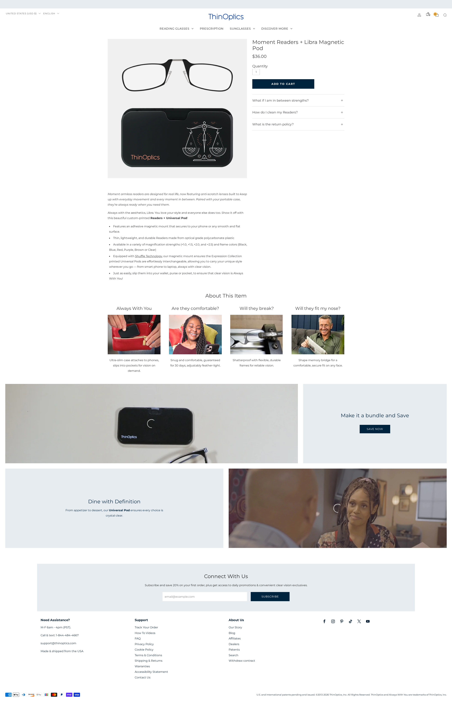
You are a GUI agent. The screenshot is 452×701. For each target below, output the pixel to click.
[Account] (419, 15)
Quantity (260, 66)
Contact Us (142, 677)
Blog (232, 633)
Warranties (142, 666)
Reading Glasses (174, 28)
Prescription (212, 28)
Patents (234, 649)
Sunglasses (240, 28)
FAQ (138, 638)
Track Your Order (146, 627)
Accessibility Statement (151, 671)
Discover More (274, 28)
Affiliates (235, 638)
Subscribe (270, 596)
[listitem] (226, 4)
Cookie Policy (144, 649)
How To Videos (145, 633)
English (49, 13)
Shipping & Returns (148, 660)
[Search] (445, 15)
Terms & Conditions (148, 655)
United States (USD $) (21, 13)
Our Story (235, 627)
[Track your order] (428, 14)
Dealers (234, 644)
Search (233, 655)
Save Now (375, 429)
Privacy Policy (144, 644)
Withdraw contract (242, 660)
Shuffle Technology (148, 256)
